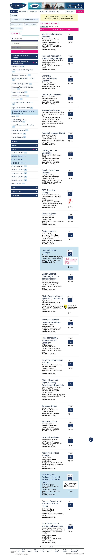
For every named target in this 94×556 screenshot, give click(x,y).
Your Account (70, 11)
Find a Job (14, 11)
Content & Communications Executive (49, 78)
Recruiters (80, 11)
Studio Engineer (49, 214)
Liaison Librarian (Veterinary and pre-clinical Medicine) (50, 276)
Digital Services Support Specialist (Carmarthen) (52, 297)
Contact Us (25, 554)
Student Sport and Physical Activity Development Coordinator (53, 382)
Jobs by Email (42, 11)
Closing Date (53, 27)
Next (51, 547)
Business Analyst (49, 231)
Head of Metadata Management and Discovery (50, 340)
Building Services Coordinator (49, 151)
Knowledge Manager (51, 110)
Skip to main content (7, 1)
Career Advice (32, 11)
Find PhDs (22, 11)
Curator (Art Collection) (52, 94)
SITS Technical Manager (48, 191)
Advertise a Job (54, 11)
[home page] (18, 6)
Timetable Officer (49, 406)
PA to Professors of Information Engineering (52, 524)
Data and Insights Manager (49, 251)
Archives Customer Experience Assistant (51, 321)
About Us (18, 554)
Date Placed (44, 27)
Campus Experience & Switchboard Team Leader (52, 503)
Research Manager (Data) (53, 133)
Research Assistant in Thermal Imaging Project (52, 57)
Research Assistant (50, 437)
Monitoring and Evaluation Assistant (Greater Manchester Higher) (51, 478)
